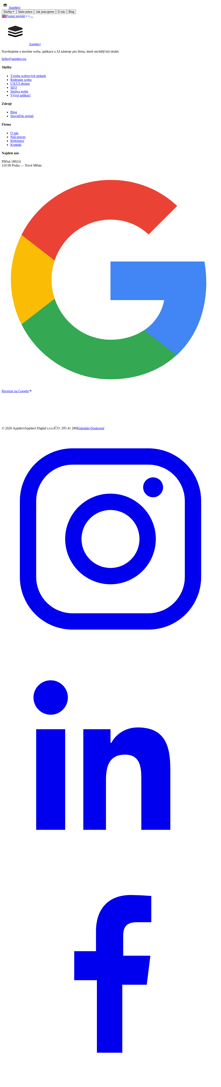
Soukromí (97, 428)
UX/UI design (20, 83)
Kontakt (15, 145)
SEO (13, 87)
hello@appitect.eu (14, 59)
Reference (17, 141)
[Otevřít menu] (31, 17)
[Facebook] (110, 1083)
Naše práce (25, 11)
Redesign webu (21, 80)
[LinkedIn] (110, 865)
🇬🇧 (4, 16)
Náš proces (17, 137)
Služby (7, 11)
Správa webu (19, 91)
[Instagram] (110, 646)
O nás (61, 11)
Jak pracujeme (45, 11)
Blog (71, 11)
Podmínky (84, 428)
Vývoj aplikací (20, 95)
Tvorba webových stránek (28, 76)
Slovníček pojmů (21, 116)
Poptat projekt (15, 16)
